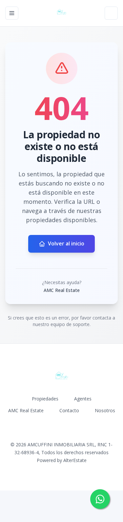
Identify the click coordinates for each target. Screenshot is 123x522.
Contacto (69, 410)
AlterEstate (75, 460)
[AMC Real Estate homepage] (61, 13)
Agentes (83, 399)
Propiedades (45, 399)
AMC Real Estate (26, 410)
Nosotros (105, 410)
